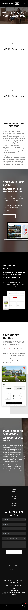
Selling (14, 496)
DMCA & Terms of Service (15, 608)
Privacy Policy (5, 608)
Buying (14, 494)
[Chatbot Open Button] (23, 605)
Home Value (14, 501)
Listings (14, 491)
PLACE (18, 582)
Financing (14, 498)
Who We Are (14, 503)
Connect (14, 505)
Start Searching (9, 216)
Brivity (13, 606)
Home (14, 489)
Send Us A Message (14, 552)
